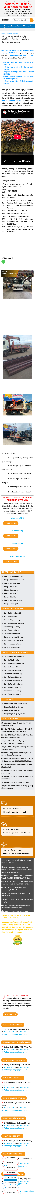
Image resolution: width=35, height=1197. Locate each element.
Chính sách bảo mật (8, 972)
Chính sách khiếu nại (9, 979)
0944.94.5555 (11, 1172)
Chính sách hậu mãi (8, 976)
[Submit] (32, 20)
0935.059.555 (11, 1163)
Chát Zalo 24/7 (11, 1177)
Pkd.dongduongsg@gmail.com (15, 1034)
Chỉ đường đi (10, 1192)
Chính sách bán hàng (9, 962)
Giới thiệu (11, 26)
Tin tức (17, 26)
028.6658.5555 (11, 1158)
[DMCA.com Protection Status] (17, 940)
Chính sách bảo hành (9, 986)
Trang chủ (5, 26)
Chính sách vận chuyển (10, 969)
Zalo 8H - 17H (11, 1182)
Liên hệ (24, 26)
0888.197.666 (11, 1167)
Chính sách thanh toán (9, 965)
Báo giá (30, 26)
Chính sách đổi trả (8, 983)
